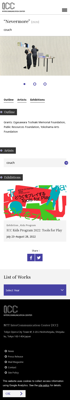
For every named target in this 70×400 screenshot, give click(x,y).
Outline (9, 99)
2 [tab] (35, 84)
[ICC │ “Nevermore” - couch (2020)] (31, 257)
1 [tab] (25, 84)
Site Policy (13, 372)
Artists (22, 99)
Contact (12, 367)
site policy (43, 385)
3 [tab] (45, 84)
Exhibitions (37, 99)
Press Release (15, 356)
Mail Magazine (16, 362)
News (11, 351)
